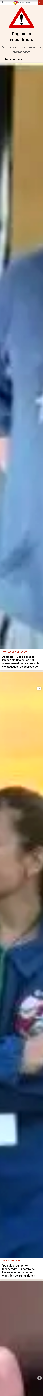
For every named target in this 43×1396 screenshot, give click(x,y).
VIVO (40, 2)
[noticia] (21, 356)
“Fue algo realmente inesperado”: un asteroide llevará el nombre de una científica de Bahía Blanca (18, 1270)
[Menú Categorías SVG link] (8, 2)
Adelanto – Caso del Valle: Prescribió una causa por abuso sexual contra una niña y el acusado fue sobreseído (21, 661)
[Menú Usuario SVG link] (2, 2)
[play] (39, 688)
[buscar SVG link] (35, 2)
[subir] (39, 1378)
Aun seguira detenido (15, 652)
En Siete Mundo (11, 1260)
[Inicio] (21, 2)
